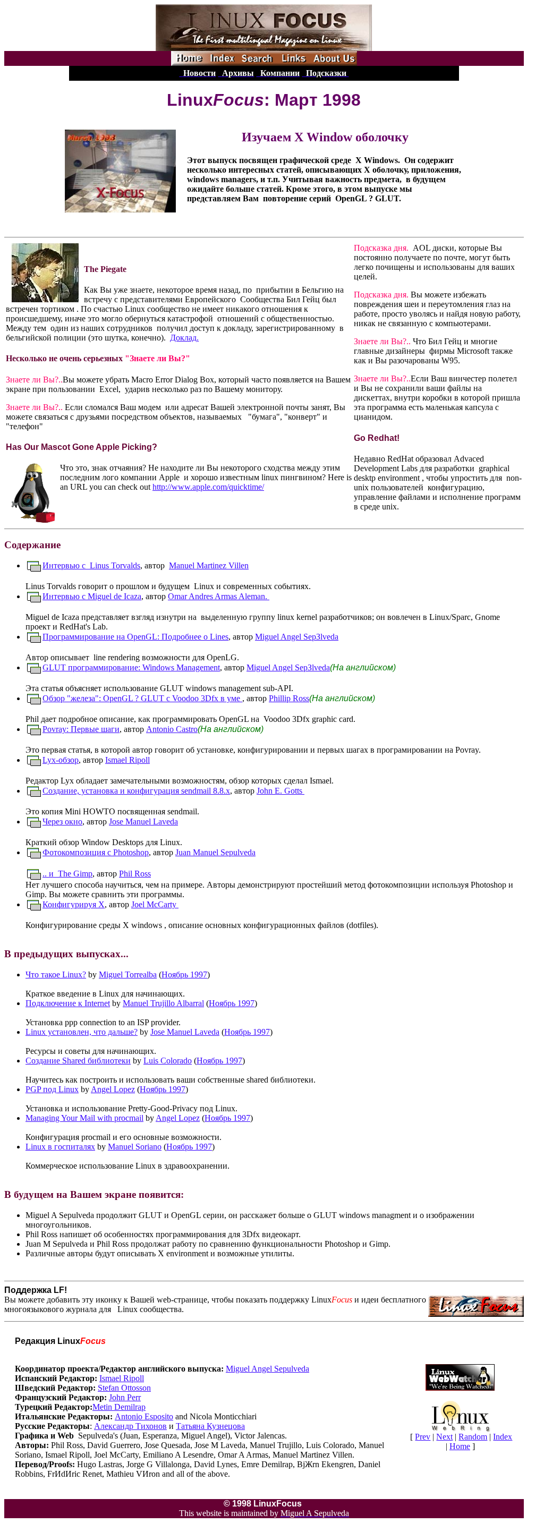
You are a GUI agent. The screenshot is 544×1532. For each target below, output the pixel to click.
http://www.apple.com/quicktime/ (208, 486)
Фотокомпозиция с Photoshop (95, 852)
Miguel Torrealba (128, 974)
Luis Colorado (167, 1060)
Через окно (62, 821)
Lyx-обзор (60, 759)
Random (472, 1436)
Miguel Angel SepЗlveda (296, 636)
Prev (422, 1436)
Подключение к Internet (68, 1003)
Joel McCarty (154, 904)
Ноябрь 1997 (184, 974)
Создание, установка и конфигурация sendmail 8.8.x (136, 790)
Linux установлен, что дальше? (82, 1031)
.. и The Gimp (67, 873)
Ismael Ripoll (127, 759)
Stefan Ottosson (124, 1387)
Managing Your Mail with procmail (84, 1117)
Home (459, 1446)
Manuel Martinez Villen (209, 565)
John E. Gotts (280, 790)
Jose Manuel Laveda (143, 821)
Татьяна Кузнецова (210, 1426)
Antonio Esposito (144, 1416)
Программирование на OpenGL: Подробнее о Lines (135, 636)
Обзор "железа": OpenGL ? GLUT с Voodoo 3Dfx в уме (142, 698)
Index (502, 1436)
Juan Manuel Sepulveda (215, 852)
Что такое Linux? (56, 974)
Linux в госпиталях (60, 1146)
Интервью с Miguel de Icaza (91, 596)
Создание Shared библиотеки (78, 1060)
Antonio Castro (172, 729)
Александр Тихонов (130, 1426)
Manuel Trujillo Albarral (163, 1003)
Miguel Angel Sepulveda (267, 1368)
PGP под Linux (52, 1089)
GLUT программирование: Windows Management (131, 667)
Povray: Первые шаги (81, 729)
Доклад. (184, 337)
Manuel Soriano (135, 1146)
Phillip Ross (289, 698)
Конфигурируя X (73, 904)
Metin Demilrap (119, 1406)
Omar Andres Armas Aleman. (218, 596)
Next (444, 1436)
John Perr (125, 1397)
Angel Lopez (113, 1089)
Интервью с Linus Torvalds (91, 565)
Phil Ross (135, 873)
